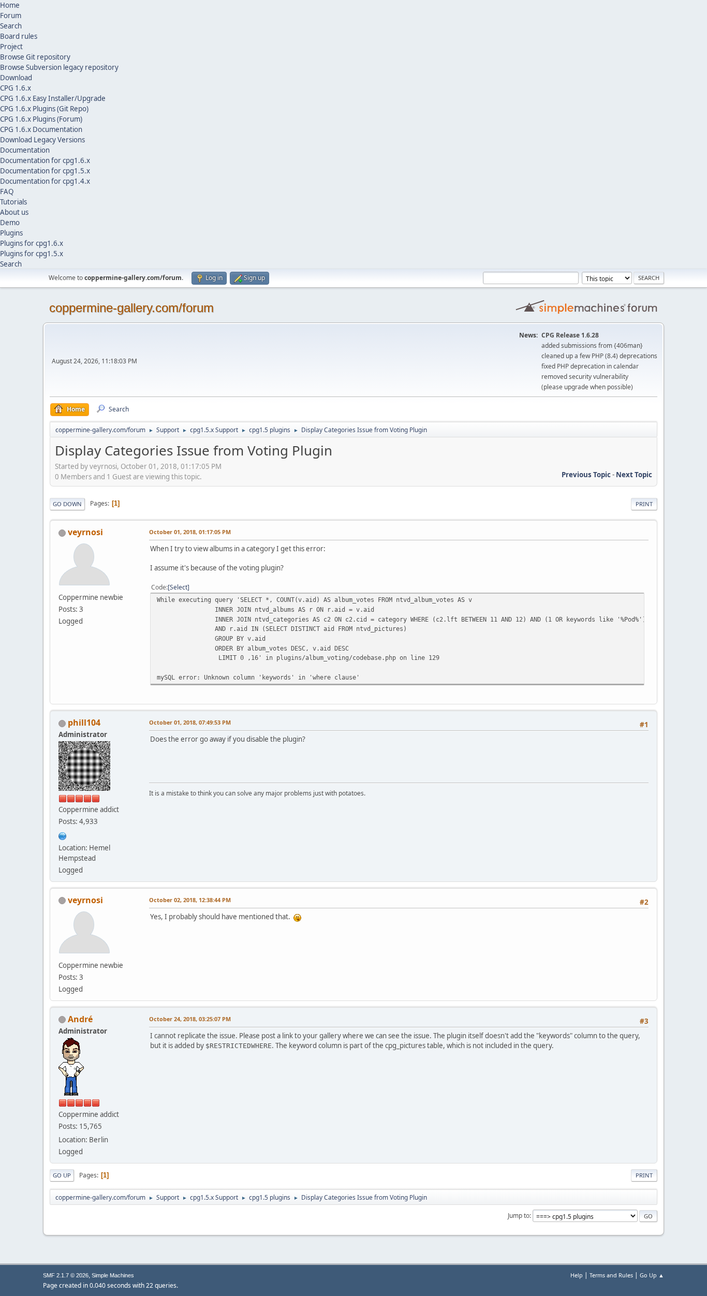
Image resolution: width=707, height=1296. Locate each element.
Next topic (634, 474)
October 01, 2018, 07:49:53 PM (190, 722)
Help (576, 1275)
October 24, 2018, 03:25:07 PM (190, 1019)
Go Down (67, 504)
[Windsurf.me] (62, 835)
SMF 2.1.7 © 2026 (66, 1275)
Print (644, 504)
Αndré (80, 1019)
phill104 (84, 722)
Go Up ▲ (652, 1275)
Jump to (518, 1215)
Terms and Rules (611, 1275)
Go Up (62, 1175)
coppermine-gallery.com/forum (131, 308)
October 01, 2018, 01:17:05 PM (190, 532)
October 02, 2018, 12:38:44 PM (190, 900)
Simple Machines (113, 1275)
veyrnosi (85, 532)
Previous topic (586, 474)
